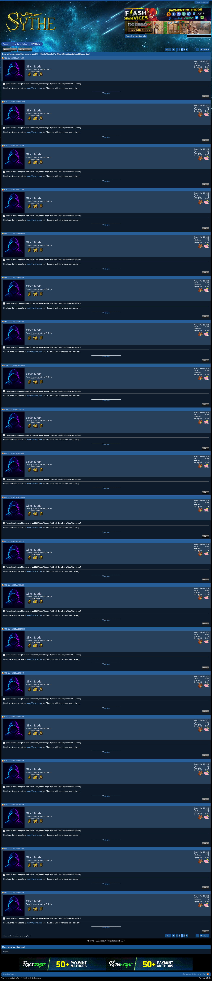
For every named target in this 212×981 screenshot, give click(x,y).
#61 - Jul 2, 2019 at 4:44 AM (14, 58)
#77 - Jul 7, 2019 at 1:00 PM (14, 761)
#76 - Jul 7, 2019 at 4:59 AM (14, 717)
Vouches (106, 93)
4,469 (207, 63)
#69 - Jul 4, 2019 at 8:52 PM (14, 409)
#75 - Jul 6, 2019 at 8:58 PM (14, 673)
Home (199, 974)
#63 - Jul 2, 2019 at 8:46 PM (14, 146)
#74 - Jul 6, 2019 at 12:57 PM (14, 629)
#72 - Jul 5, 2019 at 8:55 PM (14, 541)
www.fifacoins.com (34, 88)
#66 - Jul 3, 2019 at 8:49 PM (14, 277)
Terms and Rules (205, 978)
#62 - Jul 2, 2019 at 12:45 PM (14, 102)
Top (204, 974)
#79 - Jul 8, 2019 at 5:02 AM (14, 848)
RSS (208, 974)
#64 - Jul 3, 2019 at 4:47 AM (14, 190)
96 (201, 49)
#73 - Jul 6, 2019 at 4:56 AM (14, 585)
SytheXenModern (9, 974)
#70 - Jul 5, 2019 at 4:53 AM (14, 453)
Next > (206, 49)
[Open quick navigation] (209, 44)
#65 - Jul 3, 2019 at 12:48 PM (14, 233)
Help (194, 974)
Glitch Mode (33, 66)
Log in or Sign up (202, 2)
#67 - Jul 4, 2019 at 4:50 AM (14, 321)
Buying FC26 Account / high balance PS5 (105, 941)
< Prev (168, 49)
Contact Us (187, 974)
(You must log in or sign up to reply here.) (17, 936)
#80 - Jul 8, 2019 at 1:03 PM (14, 892)
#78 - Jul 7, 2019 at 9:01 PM (14, 805)
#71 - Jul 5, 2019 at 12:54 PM (14, 497)
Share (205, 96)
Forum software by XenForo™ (21, 978)
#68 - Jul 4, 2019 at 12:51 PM (14, 365)
